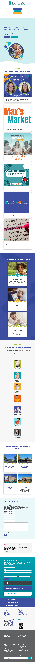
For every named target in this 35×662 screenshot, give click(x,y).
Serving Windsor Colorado (22, 614)
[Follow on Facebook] (19, 619)
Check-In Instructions (18, 13)
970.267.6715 (10, 622)
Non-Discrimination (7, 614)
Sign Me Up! (6, 578)
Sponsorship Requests (7, 611)
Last (5, 573)
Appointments (14, 37)
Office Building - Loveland (10, 488)
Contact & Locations (22, 613)
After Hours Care (17, 330)
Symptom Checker (13, 593)
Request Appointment (17, 9)
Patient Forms (11, 583)
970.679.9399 (10, 624)
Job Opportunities (7, 613)
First (5, 571)
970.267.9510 (10, 620)
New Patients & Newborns (13, 605)
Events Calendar (6, 612)
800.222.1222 (11, 623)
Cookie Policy (6, 615)
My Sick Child (20, 611)
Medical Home (6, 610)
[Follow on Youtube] (22, 619)
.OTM (23, 655)
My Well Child (20, 610)
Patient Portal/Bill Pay (17, 7)
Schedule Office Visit (12, 599)
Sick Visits (17, 305)
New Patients (17, 11)
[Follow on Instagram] (20, 619)
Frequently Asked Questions (15, 588)
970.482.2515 (11, 621)
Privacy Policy (6, 616)
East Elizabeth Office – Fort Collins (25, 467)
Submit (5, 534)
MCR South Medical (10, 486)
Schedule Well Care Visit (13, 602)
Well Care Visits (17, 279)
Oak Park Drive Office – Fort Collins (10, 467)
